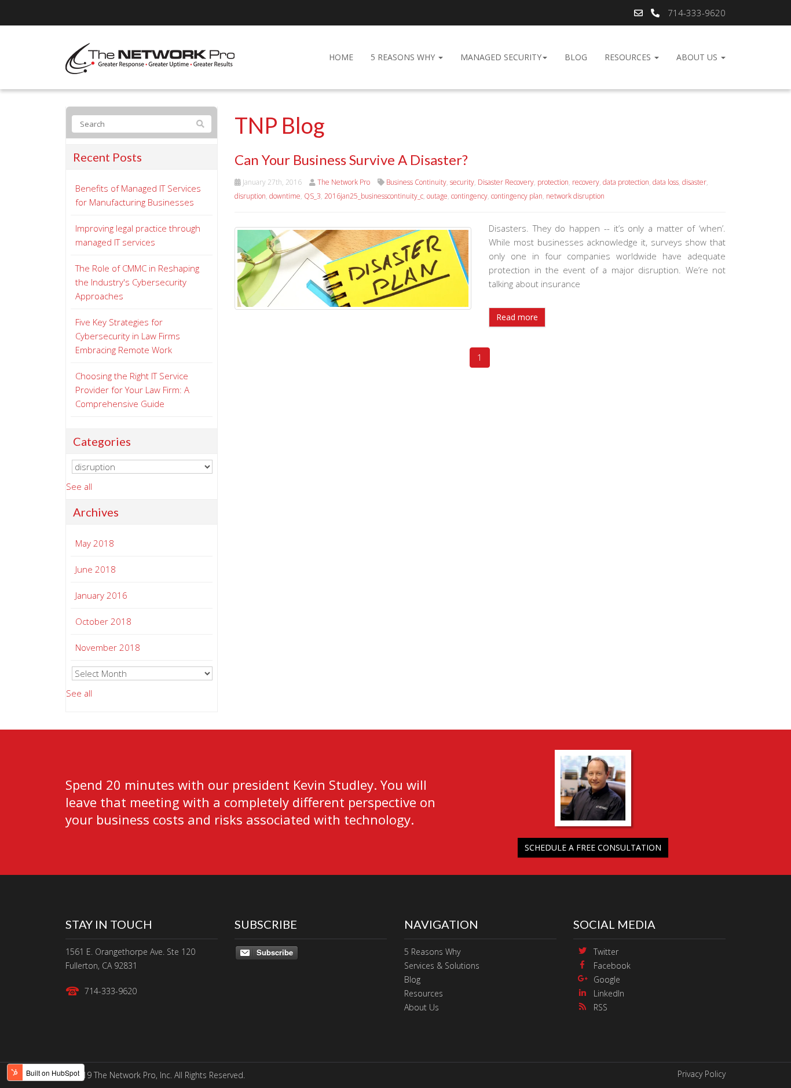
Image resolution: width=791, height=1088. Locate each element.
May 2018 (94, 543)
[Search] (200, 124)
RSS (600, 1007)
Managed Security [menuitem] (500, 57)
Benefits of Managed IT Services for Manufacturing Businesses (138, 195)
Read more (517, 317)
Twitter (606, 951)
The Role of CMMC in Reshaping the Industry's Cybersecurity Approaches (137, 282)
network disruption (575, 196)
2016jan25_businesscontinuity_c (373, 196)
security (462, 182)
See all (79, 486)
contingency (469, 196)
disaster (694, 182)
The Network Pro (343, 182)
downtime (285, 196)
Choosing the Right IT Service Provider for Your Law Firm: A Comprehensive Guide (132, 389)
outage (437, 196)
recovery (585, 182)
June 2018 (95, 569)
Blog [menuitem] (576, 57)
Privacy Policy (702, 1073)
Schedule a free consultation (593, 847)
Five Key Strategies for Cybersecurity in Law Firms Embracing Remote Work (127, 336)
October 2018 (103, 621)
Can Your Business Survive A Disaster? (351, 159)
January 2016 (101, 595)
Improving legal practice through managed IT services (137, 235)
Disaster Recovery (506, 182)
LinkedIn (609, 993)
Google (607, 979)
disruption (250, 196)
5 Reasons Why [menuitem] (404, 57)
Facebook (612, 965)
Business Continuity (416, 182)
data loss (666, 182)
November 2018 (107, 647)
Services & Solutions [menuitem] (441, 965)
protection (553, 182)
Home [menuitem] (341, 57)
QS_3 (312, 196)
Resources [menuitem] (629, 57)
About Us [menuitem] (698, 57)
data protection (626, 182)
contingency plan (517, 196)
